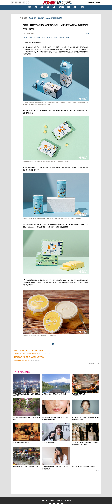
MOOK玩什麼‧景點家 (21, 18)
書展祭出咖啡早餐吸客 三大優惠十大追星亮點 (29, 357)
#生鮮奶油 (49, 37)
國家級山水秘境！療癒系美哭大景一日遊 (54, 394)
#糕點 (55, 37)
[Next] (61, 344)
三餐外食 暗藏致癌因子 (49, 442)
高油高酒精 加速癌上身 (78, 394)
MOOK (98, 2)
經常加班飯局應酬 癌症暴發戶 (21, 442)
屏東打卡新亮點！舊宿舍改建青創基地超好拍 (28, 350)
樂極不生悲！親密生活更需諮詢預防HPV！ (28, 354)
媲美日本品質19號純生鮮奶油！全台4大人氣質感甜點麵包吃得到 (45, 18)
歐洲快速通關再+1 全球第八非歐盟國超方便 (25, 466)
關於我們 (44, 500)
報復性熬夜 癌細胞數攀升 (22, 360)
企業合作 (52, 500)
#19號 (25, 37)
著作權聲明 (60, 500)
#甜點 (43, 37)
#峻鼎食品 (32, 37)
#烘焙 (38, 37)
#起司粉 (62, 37)
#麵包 (67, 37)
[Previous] (51, 344)
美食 (87, 33)
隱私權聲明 (68, 500)
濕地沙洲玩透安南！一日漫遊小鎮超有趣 (83, 466)
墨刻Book (91, 2)
